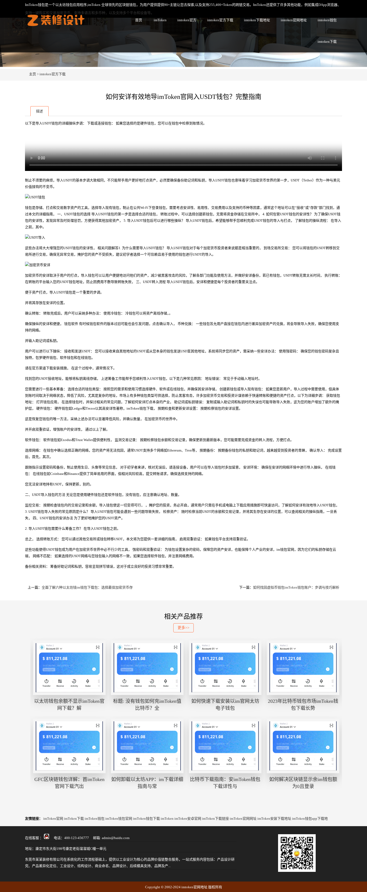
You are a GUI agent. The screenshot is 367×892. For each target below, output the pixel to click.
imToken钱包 (95, 818)
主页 (32, 74)
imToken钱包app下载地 (310, 818)
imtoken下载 (327, 42)
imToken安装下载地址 (274, 818)
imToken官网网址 (243, 818)
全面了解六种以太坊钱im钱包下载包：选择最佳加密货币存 (87, 587)
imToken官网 (53, 818)
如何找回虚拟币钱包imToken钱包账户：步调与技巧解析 (296, 587)
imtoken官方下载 (220, 20)
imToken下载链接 (215, 818)
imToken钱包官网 (118, 818)
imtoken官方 (186, 20)
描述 (39, 111)
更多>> (183, 628)
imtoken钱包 (327, 20)
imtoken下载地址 (257, 20)
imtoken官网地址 (294, 20)
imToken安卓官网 (187, 818)
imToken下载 (74, 818)
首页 (138, 20)
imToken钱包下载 (146, 818)
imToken (160, 20)
